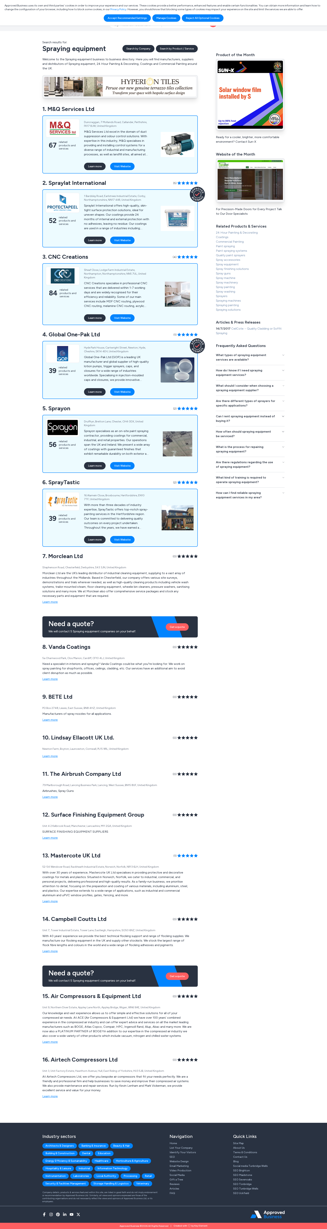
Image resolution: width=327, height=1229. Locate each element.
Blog (236, 1161)
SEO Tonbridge (242, 1184)
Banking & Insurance (93, 1145)
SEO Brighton (241, 1170)
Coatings (222, 237)
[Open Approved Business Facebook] (44, 1214)
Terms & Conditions (245, 1152)
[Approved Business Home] (267, 1214)
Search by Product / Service (177, 48)
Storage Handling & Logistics (111, 1183)
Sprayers (221, 296)
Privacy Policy (118, 9)
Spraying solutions (228, 309)
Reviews (175, 1184)
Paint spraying (225, 246)
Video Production (180, 1170)
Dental (86, 1153)
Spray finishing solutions (232, 269)
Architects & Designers (59, 1145)
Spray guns (223, 273)
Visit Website (122, 166)
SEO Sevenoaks (242, 1179)
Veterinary (142, 1183)
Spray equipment (227, 264)
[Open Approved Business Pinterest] (58, 1214)
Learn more (95, 166)
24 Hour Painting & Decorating (237, 232)
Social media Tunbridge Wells (250, 1166)
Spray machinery (227, 282)
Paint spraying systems (231, 250)
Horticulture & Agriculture (132, 1160)
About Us (239, 1147)
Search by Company (138, 48)
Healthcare (101, 1160)
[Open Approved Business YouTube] (71, 1214)
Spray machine (225, 278)
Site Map (238, 1143)
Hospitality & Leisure (58, 1168)
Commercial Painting (230, 241)
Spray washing (225, 291)
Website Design (179, 1161)
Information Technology (112, 1168)
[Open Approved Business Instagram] (51, 1214)
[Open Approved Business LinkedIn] (65, 1214)
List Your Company (181, 1147)
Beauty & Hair (121, 1145)
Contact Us (240, 1157)
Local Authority (106, 1176)
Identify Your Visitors (183, 1152)
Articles (174, 1188)
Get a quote (177, 627)
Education (104, 1153)
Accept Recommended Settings (127, 18)
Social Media (177, 1175)
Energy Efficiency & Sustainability (66, 1160)
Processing (130, 1176)
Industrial (84, 1168)
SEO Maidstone (242, 1175)
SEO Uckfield (241, 1193)
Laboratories (81, 1176)
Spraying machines (228, 300)
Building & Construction (60, 1153)
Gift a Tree (176, 1179)
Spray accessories (228, 260)
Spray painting (225, 287)
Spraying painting (227, 305)
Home (173, 1143)
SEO (172, 1157)
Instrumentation (55, 1176)
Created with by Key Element (190, 1225)
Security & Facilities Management (65, 1183)
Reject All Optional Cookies (203, 18)
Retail (148, 1176)
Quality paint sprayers (230, 255)
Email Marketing (179, 1166)
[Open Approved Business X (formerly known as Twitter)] (78, 1214)
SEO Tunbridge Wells (245, 1188)
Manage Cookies (166, 18)
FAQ (172, 1193)
